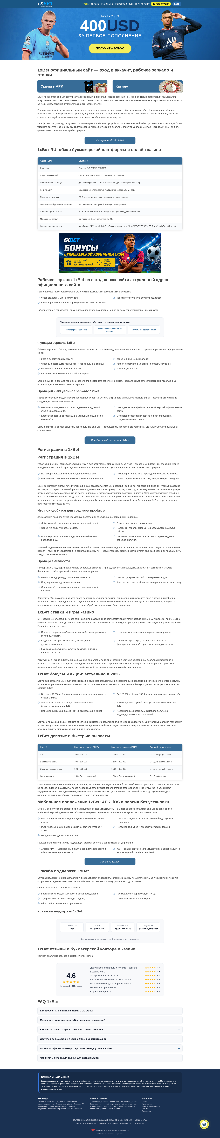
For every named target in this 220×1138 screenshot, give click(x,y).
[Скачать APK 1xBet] (72, 86)
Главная (86, 4)
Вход (176, 4)
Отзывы (130, 4)
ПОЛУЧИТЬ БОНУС (110, 48)
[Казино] (148, 86)
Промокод (120, 4)
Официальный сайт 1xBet (110, 140)
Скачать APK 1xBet (110, 861)
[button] (214, 1125)
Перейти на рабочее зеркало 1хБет (110, 440)
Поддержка (146, 1111)
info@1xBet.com (97, 929)
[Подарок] (204, 1124)
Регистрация (162, 4)
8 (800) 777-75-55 (123, 929)
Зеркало (95, 4)
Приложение (107, 4)
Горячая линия (142, 4)
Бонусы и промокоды (151, 1106)
